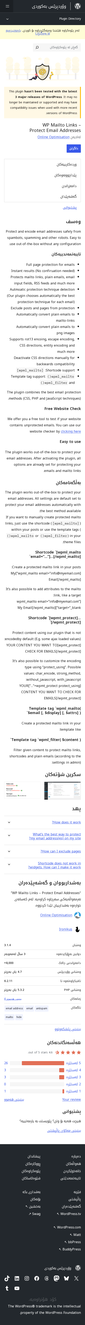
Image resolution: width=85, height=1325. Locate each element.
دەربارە (76, 1156)
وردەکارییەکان (67, 164)
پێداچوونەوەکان (65, 175)
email (29, 1008)
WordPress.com (67, 1227)
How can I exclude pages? (61, 851)
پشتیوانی (70, 207)
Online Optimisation (54, 137)
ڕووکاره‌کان (32, 1164)
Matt (75, 1235)
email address (14, 1008)
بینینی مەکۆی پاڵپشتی (64, 1130)
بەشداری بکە (31, 1192)
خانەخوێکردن (72, 1171)
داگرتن (73, 148)
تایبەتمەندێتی (70, 1178)
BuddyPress (70, 1249)
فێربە (77, 1192)
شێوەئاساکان (31, 1178)
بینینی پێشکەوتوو (68, 1029)
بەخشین (32, 1206)
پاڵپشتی (74, 1199)
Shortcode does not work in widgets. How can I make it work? (54, 865)
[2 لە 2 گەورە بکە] (35, 787)
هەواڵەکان (73, 1164)
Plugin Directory (70, 19)
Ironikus (65, 929)
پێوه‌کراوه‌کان (31, 1171)
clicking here (71, 431)
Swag (34, 1214)
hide (19, 1017)
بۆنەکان (35, 1199)
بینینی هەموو (14, 1099)
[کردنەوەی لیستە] (6, 6)
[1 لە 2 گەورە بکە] (75, 787)
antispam (41, 1008)
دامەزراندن (69, 186)
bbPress (72, 1242)
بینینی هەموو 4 (13, 998)
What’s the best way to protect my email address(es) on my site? (55, 836)
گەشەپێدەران (71, 1206)
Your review (71, 1099)
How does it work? (66, 822)
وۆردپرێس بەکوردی (57, 1268)
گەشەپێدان (68, 196)
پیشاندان (34, 1156)
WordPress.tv (69, 1214)
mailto (9, 1017)
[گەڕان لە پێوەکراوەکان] (37, 47)
